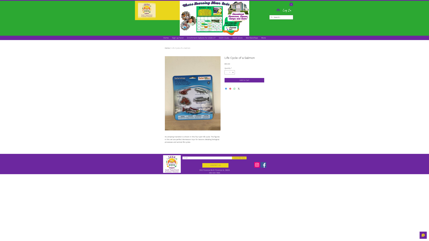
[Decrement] (226, 72)
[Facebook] (263, 165)
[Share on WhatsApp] (234, 88)
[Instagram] (257, 165)
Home (167, 48)
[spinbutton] (230, 72)
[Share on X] (238, 88)
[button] (291, 3)
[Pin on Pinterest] (230, 88)
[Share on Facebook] (226, 88)
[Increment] (233, 72)
